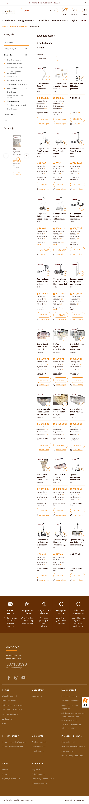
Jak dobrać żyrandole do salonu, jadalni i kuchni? (71, 726)
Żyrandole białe (12, 92)
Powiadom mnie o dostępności (77, 119)
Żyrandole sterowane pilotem (16, 84)
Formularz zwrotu (9, 701)
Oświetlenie (8, 42)
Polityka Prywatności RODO (43, 779)
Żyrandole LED (12, 77)
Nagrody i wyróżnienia (11, 779)
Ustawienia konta (38, 747)
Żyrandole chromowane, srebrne (15, 96)
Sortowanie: (41, 54)
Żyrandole (13, 26)
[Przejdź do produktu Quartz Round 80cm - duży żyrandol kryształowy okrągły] (44, 334)
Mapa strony (37, 696)
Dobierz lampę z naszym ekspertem (71, 707)
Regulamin (36, 770)
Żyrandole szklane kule (14, 81)
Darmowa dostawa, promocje (73, 747)
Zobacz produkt (60, 119)
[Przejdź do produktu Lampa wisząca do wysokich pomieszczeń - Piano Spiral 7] (77, 269)
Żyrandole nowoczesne (14, 64)
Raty (4, 723)
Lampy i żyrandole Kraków (12, 747)
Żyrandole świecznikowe (15, 67)
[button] (85, 2)
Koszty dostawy (67, 751)
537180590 (16, 664)
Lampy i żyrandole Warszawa (14, 742)
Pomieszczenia (9, 114)
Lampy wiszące (10, 49)
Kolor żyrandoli (23, 26)
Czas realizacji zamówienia (72, 756)
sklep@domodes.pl (14, 668)
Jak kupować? (7, 719)
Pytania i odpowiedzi (10, 714)
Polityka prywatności (40, 783)
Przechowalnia (38, 751)
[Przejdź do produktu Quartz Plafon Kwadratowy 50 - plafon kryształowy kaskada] (77, 399)
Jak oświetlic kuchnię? (70, 701)
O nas (4, 774)
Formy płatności (68, 742)
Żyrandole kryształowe (14, 60)
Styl (5, 120)
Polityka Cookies (38, 774)
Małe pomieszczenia (69, 696)
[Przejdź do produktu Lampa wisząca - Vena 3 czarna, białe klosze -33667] (44, 139)
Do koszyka (19, 173)
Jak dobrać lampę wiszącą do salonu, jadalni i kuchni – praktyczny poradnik (73, 716)
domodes (4, 26)
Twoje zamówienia (39, 742)
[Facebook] (9, 677)
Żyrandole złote (12, 109)
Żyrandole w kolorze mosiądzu (17, 105)
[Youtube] (23, 677)
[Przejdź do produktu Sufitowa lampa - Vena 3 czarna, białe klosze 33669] (44, 269)
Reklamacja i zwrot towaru (12, 705)
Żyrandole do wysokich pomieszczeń (14, 72)
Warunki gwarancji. (9, 696)
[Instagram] (16, 677)
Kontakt (5, 770)
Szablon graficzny (74, 800)
